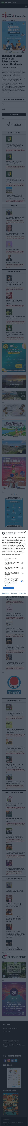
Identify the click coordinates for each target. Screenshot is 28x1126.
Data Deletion (5, 593)
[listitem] (14, 559)
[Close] (25, 532)
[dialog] (14, 563)
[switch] (22, 563)
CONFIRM (8, 588)
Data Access (14, 593)
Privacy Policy (22, 593)
